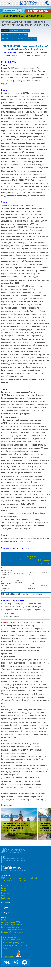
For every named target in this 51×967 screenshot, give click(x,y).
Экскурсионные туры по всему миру (14, 34)
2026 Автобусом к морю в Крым (13, 881)
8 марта (4, 920)
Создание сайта (9, 956)
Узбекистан (5, 898)
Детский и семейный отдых (11, 930)
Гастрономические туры (10, 927)
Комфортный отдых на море (12, 932)
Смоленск (4, 895)
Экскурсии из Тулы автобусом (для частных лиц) (19, 38)
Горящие (4, 886)
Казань (4, 891)
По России (5, 903)
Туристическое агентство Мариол (28, 3)
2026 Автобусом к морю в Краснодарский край (19, 878)
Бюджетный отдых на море (11, 925)
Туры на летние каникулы (19, 30)
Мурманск (5, 893)
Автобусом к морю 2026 (10, 922)
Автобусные (6, 913)
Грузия (3, 888)
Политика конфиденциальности (14, 943)
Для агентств (7, 876)
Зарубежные (6, 908)
